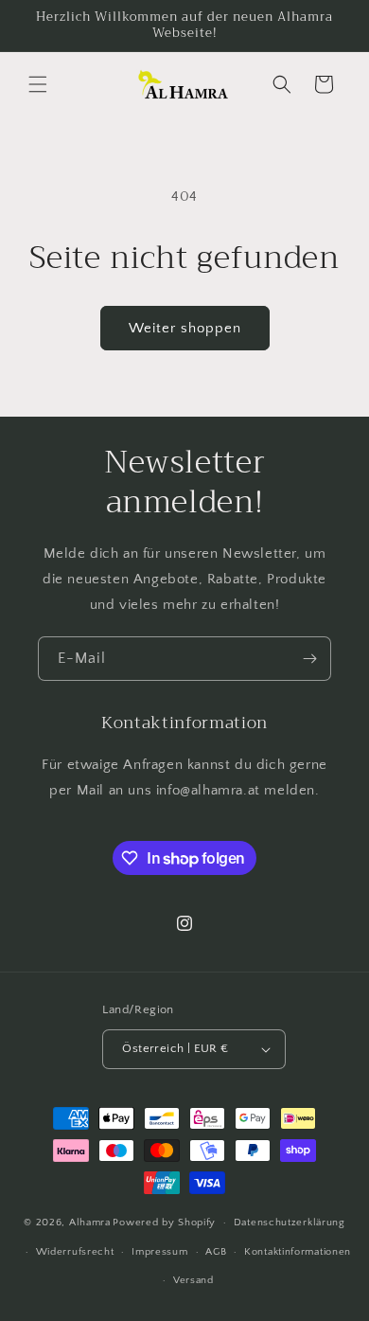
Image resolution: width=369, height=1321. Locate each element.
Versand (193, 1280)
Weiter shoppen (185, 328)
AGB (215, 1252)
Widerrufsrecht (75, 1252)
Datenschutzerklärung (289, 1222)
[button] (38, 84)
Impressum (159, 1252)
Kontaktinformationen (297, 1252)
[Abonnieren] (309, 658)
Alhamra (90, 1222)
